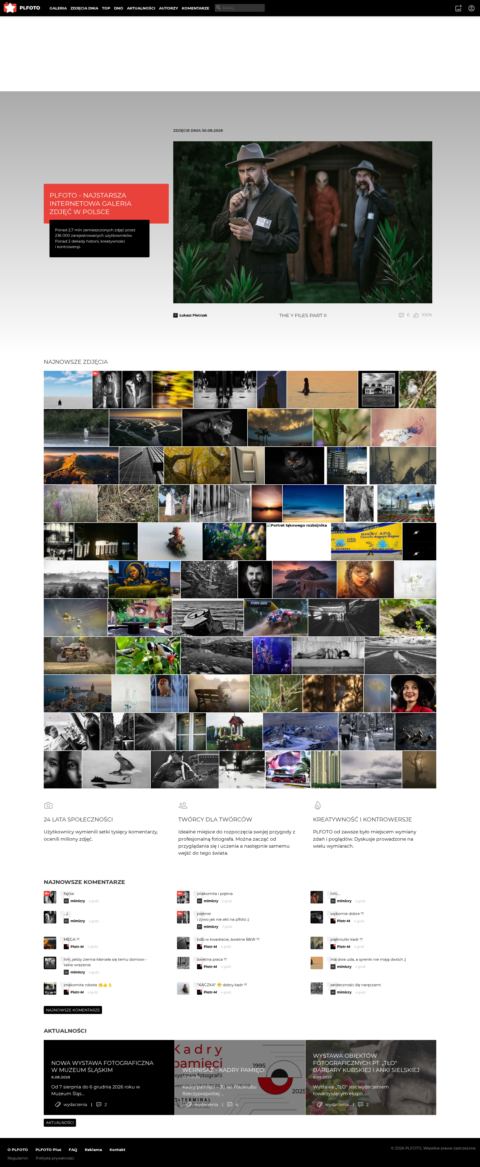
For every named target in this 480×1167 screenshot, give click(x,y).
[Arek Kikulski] (214, 427)
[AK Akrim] (131, 693)
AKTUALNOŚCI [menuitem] (141, 8)
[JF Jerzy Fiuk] (72, 731)
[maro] (366, 731)
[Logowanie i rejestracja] (471, 8)
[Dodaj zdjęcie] (458, 8)
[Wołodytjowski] (322, 389)
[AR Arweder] (170, 541)
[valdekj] (76, 579)
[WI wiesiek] (247, 465)
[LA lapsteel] (417, 389)
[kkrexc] (313, 503)
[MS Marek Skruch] (298, 541)
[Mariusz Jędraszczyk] (280, 427)
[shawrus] (68, 389)
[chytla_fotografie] (403, 465)
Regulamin (18, 1158)
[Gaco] (255, 579)
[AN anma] (169, 693)
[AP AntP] (59, 541)
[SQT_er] (234, 541)
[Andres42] (174, 503)
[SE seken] (216, 655)
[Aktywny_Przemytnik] (413, 693)
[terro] (197, 465)
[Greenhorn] (208, 617)
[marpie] (344, 617)
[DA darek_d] (333, 693)
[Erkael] (267, 503)
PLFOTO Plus (48, 1149)
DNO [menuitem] (118, 8)
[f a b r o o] (155, 731)
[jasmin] (294, 465)
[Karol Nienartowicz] (81, 465)
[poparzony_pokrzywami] (76, 427)
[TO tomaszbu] (419, 769)
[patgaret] (342, 427)
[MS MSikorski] (378, 389)
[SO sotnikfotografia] (219, 693)
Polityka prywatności (55, 1158)
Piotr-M (343, 921)
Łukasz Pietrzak (193, 315)
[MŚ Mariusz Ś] (419, 541)
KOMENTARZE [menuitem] (195, 8)
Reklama (93, 1149)
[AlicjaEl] (76, 617)
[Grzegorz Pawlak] (191, 731)
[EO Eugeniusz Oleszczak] (271, 389)
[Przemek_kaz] (116, 769)
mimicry (77, 901)
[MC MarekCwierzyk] (300, 731)
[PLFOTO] (22, 8)
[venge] (415, 579)
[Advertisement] (240, 54)
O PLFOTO (18, 1149)
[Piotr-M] (225, 389)
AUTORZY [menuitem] (168, 8)
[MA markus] (371, 769)
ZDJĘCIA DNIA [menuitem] (84, 8)
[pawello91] (304, 579)
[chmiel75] (117, 731)
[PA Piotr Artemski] (365, 579)
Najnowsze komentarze (84, 881)
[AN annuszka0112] (70, 503)
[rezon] (140, 617)
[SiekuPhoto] (145, 427)
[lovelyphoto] (403, 427)
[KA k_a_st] (106, 541)
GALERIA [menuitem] (58, 8)
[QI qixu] (325, 769)
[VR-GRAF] (408, 617)
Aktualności (65, 1030)
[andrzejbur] (220, 503)
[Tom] (78, 693)
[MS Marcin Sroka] (137, 389)
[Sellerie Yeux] (276, 617)
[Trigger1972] (377, 693)
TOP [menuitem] (106, 8)
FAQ (73, 1149)
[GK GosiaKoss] (400, 655)
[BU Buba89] (415, 731)
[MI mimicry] (172, 389)
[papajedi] (141, 465)
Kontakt (118, 1149)
